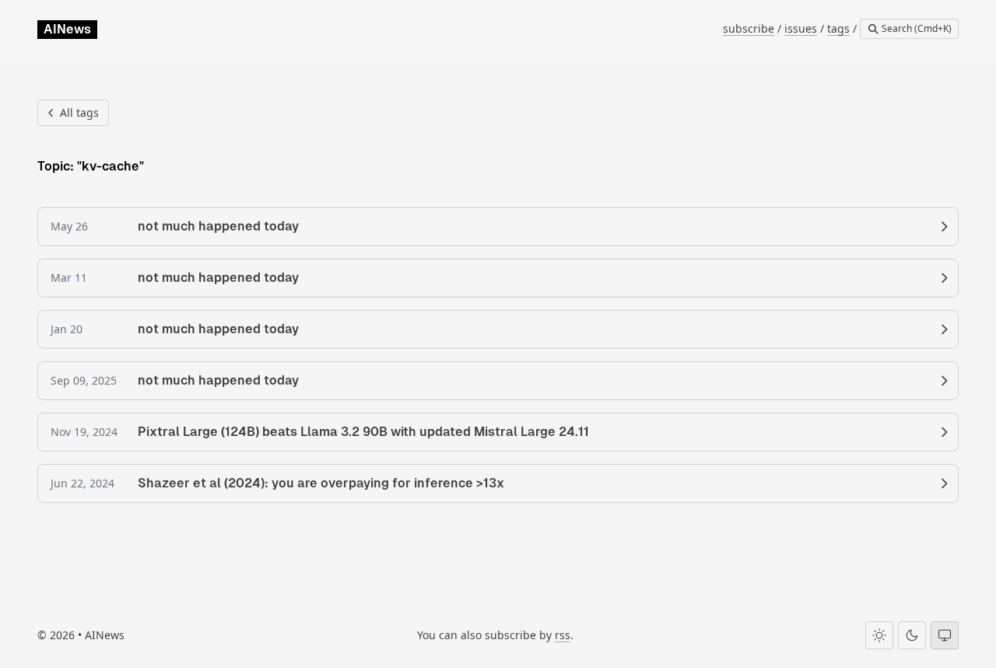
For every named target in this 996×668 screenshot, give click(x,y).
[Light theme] (879, 635)
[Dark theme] (912, 635)
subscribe (748, 28)
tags (838, 28)
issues (800, 28)
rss (562, 635)
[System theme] (945, 635)
